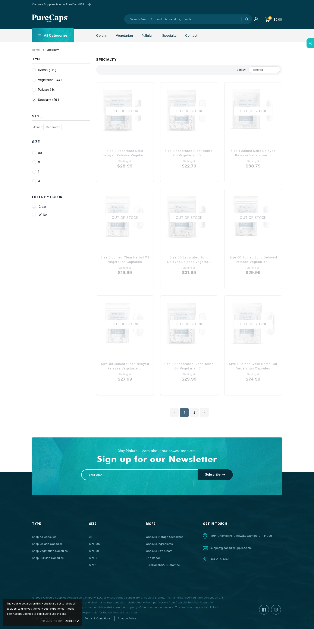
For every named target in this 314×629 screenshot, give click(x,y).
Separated (53, 127)
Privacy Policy (127, 618)
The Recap (153, 558)
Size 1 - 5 (95, 565)
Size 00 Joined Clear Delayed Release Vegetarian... (125, 366)
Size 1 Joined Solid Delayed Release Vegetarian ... (253, 153)
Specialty (48, 99)
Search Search (246, 19)
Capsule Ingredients (159, 543)
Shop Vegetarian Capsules (50, 551)
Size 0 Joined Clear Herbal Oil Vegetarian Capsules (125, 259)
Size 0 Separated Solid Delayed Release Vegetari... (125, 153)
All (90, 536)
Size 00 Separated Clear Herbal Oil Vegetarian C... (189, 366)
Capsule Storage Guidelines (164, 536)
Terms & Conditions (97, 618)
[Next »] (204, 412)
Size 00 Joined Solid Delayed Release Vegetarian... (253, 259)
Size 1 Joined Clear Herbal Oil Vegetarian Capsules (253, 366)
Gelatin (47, 70)
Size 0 (93, 558)
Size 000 (95, 543)
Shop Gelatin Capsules (47, 543)
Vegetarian (50, 80)
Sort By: (241, 69)
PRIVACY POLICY (52, 621)
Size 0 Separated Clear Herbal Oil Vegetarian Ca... (189, 153)
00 (40, 153)
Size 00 (94, 551)
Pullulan (47, 89)
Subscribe (213, 474)
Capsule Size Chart (159, 551)
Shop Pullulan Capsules (48, 558)
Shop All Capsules (44, 536)
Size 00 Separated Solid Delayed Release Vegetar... (189, 259)
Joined (37, 127)
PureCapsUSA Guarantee (163, 565)
